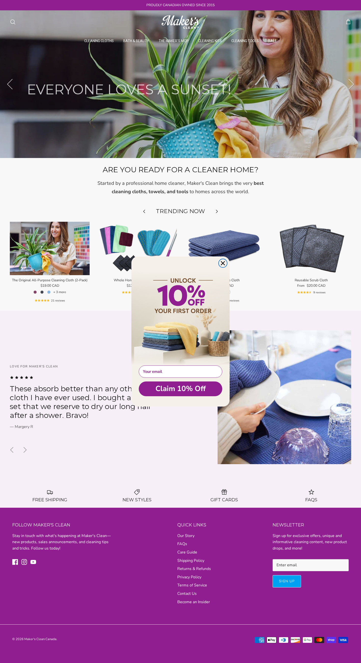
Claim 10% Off (180, 389)
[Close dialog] (223, 263)
